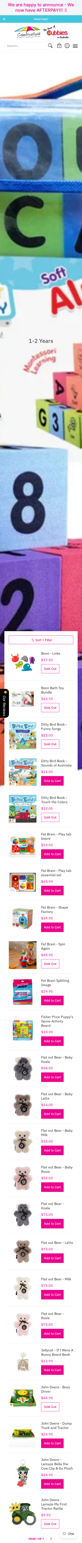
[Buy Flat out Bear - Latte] (23, 1252)
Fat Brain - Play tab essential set (56, 872)
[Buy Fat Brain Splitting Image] (23, 992)
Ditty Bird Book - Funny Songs (54, 726)
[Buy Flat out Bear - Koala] (23, 1215)
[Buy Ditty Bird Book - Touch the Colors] (23, 809)
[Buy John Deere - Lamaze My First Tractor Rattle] (23, 1513)
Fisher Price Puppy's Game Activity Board (57, 1021)
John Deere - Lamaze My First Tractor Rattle (54, 1504)
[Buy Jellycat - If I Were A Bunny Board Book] (23, 1361)
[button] (59, 45)
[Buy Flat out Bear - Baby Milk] (23, 1142)
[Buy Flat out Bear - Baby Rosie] (23, 1178)
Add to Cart (52, 781)
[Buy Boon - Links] (23, 662)
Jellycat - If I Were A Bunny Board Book (57, 1352)
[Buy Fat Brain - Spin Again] (23, 955)
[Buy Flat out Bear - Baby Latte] (23, 1105)
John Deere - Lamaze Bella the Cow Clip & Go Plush (57, 1463)
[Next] (51, 1538)
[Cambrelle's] (41, 32)
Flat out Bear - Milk (56, 1279)
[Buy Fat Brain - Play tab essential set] (23, 882)
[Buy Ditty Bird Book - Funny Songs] (23, 736)
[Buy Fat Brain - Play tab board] (23, 845)
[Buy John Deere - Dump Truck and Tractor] (23, 1435)
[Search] (50, 45)
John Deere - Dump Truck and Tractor (56, 1425)
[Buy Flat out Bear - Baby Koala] (23, 1069)
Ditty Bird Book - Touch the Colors (54, 799)
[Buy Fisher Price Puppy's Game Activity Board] (23, 1030)
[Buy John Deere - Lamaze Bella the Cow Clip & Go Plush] (23, 1473)
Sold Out (50, 668)
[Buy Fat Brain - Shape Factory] (23, 918)
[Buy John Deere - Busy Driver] (23, 1398)
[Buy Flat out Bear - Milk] (23, 1288)
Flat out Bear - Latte (57, 1242)
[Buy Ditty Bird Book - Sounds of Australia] (23, 772)
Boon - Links (50, 653)
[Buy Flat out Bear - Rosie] (23, 1325)
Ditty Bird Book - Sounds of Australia (56, 763)
